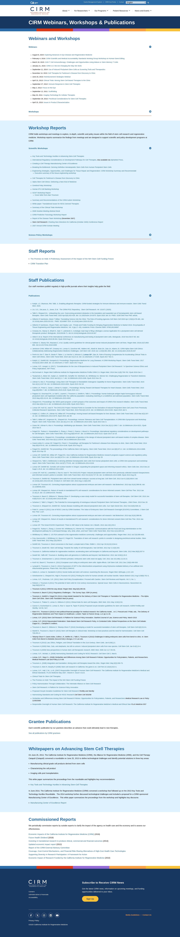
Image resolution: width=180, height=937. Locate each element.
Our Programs (100, 11)
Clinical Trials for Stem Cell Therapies (46, 676)
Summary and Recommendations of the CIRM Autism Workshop (56, 200)
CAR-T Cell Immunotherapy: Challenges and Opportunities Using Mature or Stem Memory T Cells (81, 62)
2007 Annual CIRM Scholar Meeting (45, 226)
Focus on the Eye (49, 88)
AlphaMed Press (117, 160)
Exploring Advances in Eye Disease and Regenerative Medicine (68, 55)
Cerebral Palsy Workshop (41, 185)
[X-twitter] (37, 915)
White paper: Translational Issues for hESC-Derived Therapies (55, 204)
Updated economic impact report (42, 844)
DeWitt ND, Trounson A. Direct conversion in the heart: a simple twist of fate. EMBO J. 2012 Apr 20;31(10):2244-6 (74, 544)
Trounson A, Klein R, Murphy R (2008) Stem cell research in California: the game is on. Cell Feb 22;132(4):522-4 (74, 667)
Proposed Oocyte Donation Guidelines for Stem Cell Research (55, 691)
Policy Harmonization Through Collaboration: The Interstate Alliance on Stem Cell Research (66, 684)
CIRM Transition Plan (39, 264)
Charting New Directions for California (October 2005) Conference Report (75, 222)
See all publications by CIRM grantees (44, 733)
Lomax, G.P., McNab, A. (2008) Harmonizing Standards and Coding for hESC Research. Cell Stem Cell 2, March (74, 654)
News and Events (142, 11)
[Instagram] (44, 915)
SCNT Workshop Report (41, 193)
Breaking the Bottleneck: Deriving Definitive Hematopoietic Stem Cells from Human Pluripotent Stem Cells (71, 167)
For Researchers (81, 11)
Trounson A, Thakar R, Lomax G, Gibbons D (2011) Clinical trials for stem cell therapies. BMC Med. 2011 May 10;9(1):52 (77, 602)
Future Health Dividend (38, 838)
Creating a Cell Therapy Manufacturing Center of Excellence (54, 163)
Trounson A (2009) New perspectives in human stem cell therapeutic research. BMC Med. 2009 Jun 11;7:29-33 (73, 650)
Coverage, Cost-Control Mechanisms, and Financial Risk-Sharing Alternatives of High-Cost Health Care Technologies (77, 851)
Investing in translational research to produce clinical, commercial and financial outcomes (65, 841)
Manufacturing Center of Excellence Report (48, 803)
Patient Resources (120, 11)
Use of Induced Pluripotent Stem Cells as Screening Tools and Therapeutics (76, 69)
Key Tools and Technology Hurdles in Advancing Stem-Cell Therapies (58, 156)
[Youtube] (57, 915)
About (64, 11)
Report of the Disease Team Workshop (46, 218)
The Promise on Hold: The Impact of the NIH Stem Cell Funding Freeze (59, 680)
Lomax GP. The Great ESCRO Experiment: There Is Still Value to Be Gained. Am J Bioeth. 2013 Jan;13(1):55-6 (74, 525)
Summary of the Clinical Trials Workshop (47, 207)
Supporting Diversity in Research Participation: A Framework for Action (58, 854)
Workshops (34, 112)
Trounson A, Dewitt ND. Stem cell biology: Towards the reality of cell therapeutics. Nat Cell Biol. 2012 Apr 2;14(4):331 (76, 548)
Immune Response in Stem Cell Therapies (64, 84)
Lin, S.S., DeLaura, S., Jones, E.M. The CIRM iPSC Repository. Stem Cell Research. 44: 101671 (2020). (71, 309)
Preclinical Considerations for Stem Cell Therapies (67, 99)
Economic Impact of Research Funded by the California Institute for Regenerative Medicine (66, 858)
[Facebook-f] (31, 915)
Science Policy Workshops (40, 235)
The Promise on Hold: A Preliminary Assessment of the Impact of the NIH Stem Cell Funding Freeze (72, 259)
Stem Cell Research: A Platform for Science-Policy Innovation (55, 687)
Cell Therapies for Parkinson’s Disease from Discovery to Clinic (71, 73)
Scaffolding (52, 91)
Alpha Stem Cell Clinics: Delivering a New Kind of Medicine (54, 182)
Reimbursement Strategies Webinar (57, 77)
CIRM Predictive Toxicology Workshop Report (49, 215)
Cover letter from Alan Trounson (46, 195)
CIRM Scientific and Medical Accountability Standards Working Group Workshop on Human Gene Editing (85, 58)
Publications (34, 296)
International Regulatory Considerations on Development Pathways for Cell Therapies (64, 160)
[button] (148, 2)
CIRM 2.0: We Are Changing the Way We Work (64, 66)
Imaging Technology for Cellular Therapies (59, 95)
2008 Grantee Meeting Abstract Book (46, 211)
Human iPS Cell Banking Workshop (45, 189)
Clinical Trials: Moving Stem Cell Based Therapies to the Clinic (67, 80)
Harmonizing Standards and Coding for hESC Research (53, 695)
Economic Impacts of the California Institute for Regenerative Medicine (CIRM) (61, 834)
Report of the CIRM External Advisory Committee (49, 848)
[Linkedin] (50, 915)
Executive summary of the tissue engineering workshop (55, 173)
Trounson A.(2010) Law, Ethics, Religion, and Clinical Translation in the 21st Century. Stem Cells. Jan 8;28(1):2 (73, 643)
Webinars (33, 47)
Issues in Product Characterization (56, 102)
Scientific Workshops (38, 148)
